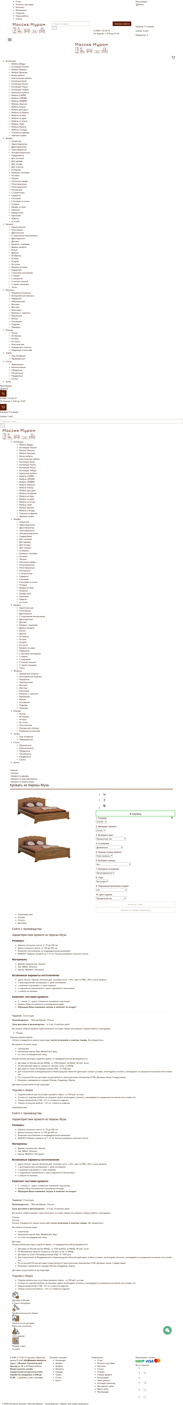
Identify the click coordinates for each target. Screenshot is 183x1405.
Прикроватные (18, 358)
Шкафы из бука (18, 206)
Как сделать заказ (105, 1386)
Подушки (15, 324)
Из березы (16, 255)
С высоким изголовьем (22, 272)
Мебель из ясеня (19, 121)
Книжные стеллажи (20, 172)
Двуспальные (17, 232)
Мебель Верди (18, 63)
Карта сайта (103, 1388)
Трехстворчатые (19, 149)
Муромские (16, 315)
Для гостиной (17, 158)
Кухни (8, 381)
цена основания (57, 982)
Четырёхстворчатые (20, 152)
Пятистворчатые (19, 183)
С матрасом (17, 278)
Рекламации (103, 1391)
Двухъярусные (18, 238)
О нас (18, 1)
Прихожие (16, 215)
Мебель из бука (18, 115)
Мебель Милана (19, 69)
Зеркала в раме (18, 135)
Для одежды (17, 161)
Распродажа (103, 1377)
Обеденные (16, 370)
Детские (15, 241)
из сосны (15, 221)
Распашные (16, 189)
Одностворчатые (19, 143)
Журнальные (17, 364)
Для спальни (17, 166)
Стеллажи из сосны (20, 201)
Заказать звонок (122, 23)
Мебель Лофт (17, 123)
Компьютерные (18, 367)
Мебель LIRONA (19, 98)
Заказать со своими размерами (135, 910)
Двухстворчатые (18, 146)
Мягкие (14, 318)
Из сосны (15, 264)
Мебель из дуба (18, 118)
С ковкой (15, 275)
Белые (14, 249)
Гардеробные (17, 155)
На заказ (15, 175)
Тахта (14, 287)
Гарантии (20, 12)
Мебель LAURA (18, 95)
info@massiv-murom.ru (35, 1360)
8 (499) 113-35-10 (8, 398)
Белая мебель (18, 75)
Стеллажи (16, 198)
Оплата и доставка (24, 4)
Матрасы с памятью (20, 312)
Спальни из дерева (20, 132)
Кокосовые (16, 309)
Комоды (9, 329)
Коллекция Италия (20, 66)
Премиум (15, 327)
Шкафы (9, 138)
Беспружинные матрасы (22, 295)
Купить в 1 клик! (135, 904)
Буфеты (15, 218)
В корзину (135, 813)
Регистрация (141, 1)
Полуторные (17, 229)
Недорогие (16, 269)
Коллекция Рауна (19, 86)
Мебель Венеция (19, 72)
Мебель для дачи (19, 109)
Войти (141, 4)
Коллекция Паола (19, 83)
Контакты (20, 7)
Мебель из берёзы (20, 112)
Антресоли (16, 141)
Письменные (17, 372)
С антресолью (18, 192)
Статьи (19, 18)
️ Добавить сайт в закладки (31, 1377)
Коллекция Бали (19, 80)
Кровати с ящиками (20, 244)
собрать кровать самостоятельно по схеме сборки (46, 1028)
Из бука (14, 258)
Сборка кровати (104, 1374)
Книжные (15, 209)
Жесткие (15, 307)
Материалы (21, 10)
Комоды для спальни (21, 347)
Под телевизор (18, 355)
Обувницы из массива (21, 349)
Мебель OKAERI (19, 100)
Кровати (9, 224)
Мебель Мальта (18, 126)
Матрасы (10, 289)
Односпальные (18, 226)
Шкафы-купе (17, 212)
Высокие (15, 304)
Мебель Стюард (19, 129)
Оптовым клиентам (106, 1383)
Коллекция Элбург (20, 89)
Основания (16, 321)
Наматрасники (18, 301)
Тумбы (9, 352)
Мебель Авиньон (19, 103)
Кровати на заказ (19, 266)
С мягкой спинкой (19, 281)
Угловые (15, 204)
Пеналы (15, 178)
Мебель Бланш (18, 106)
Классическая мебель (21, 78)
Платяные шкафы (19, 181)
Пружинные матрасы (21, 292)
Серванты (16, 195)
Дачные (15, 252)
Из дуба (15, 261)
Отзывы (100, 1371)
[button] (173, 817)
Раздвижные (17, 375)
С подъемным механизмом (24, 235)
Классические (17, 344)
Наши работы (22, 15)
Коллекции (11, 60)
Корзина (139, 26)
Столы (9, 361)
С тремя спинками (20, 284)
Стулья (14, 378)
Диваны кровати (18, 246)
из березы (16, 169)
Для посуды (16, 163)
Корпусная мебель (20, 92)
